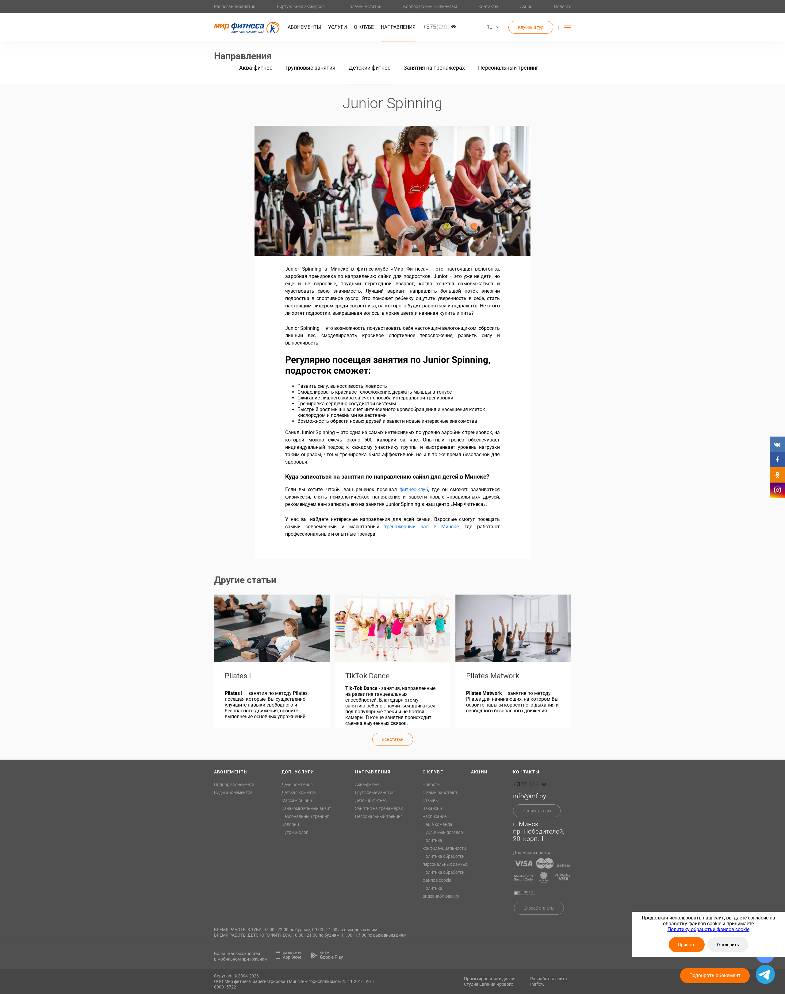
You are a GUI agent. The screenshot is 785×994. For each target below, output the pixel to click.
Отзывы (431, 800)
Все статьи (393, 739)
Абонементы (304, 27)
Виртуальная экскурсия (301, 6)
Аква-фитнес (255, 67)
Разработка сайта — (550, 981)
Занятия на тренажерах (434, 67)
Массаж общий (296, 800)
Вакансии (432, 808)
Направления (398, 27)
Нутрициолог (294, 832)
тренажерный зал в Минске (421, 527)
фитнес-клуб (414, 489)
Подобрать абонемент (715, 975)
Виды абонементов (233, 792)
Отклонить (728, 944)
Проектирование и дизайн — (492, 981)
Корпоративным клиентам (430, 6)
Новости (562, 6)
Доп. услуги (297, 771)
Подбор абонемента (234, 784)
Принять (686, 944)
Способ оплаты (538, 908)
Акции (526, 6)
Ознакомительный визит (306, 808)
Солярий (290, 824)
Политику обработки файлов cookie (708, 929)
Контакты (488, 6)
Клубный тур (531, 27)
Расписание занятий (234, 6)
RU (489, 27)
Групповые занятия (310, 67)
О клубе (364, 27)
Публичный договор (443, 832)
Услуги (337, 27)
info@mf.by (529, 796)
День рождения (297, 784)
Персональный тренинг (508, 67)
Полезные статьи (364, 6)
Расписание (434, 816)
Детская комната (298, 792)
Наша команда (437, 824)
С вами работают (440, 792)
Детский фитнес (369, 67)
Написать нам (537, 810)
